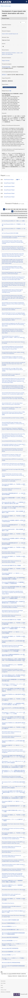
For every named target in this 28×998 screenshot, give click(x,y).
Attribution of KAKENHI (5, 991)
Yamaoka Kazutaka (6, 66)
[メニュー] (26, 1)
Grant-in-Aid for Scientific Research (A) (10, 33)
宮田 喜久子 (4, 74)
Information (3, 981)
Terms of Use (3, 989)
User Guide (3, 983)
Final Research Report (9, 179)
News (2, 987)
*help (10, 90)
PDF (19, 179)
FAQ (2, 985)
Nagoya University (5, 60)
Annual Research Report (9, 183)
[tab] (14, 203)
